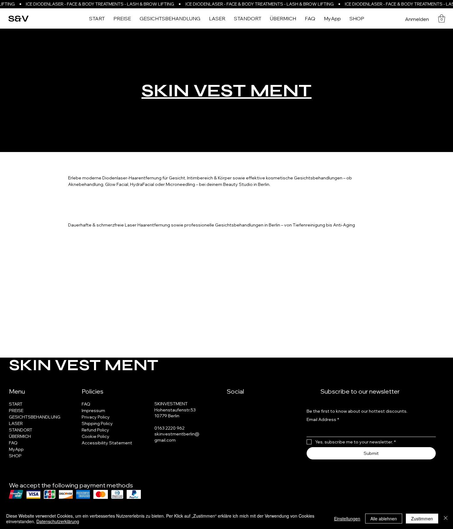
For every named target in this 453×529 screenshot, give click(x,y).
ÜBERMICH (20, 436)
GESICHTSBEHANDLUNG (34, 417)
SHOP (15, 456)
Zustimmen (422, 518)
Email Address (323, 419)
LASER (16, 423)
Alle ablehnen (383, 518)
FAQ (13, 443)
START (15, 404)
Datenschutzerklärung (57, 521)
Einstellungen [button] (347, 518)
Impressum (93, 410)
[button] (441, 18)
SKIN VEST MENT (226, 90)
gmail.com (165, 440)
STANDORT (20, 430)
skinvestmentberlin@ (176, 434)
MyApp (16, 449)
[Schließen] (445, 518)
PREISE (16, 410)
